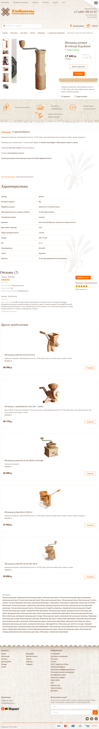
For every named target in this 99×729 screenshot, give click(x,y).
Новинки (29, 661)
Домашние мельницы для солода (29, 616)
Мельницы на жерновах (69, 603)
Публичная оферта (58, 667)
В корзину (78, 74)
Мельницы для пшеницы (29, 618)
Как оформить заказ (58, 675)
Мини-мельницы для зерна (68, 629)
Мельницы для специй (57, 611)
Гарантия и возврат (58, 677)
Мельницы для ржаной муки (82, 613)
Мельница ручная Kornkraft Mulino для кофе (24, 460)
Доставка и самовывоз (20, 2)
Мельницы (6, 605)
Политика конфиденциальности (63, 669)
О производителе (21, 131)
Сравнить (66, 96)
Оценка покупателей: (86, 282)
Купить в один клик (78, 67)
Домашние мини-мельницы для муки (22, 613)
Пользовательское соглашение (62, 672)
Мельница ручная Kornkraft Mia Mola (21, 563)
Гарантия (35, 2)
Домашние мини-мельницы (17, 621)
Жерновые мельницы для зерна (78, 621)
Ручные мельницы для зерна (70, 597)
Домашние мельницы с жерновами (45, 603)
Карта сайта (55, 680)
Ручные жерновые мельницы (20, 603)
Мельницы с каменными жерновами (54, 632)
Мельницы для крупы (51, 616)
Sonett (3, 667)
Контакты (46, 2)
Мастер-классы (32, 656)
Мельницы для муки (70, 600)
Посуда (4, 664)
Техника (4, 659)
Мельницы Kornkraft (87, 603)
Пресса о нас (55, 685)
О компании (55, 654)
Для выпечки (6, 661)
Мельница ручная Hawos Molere (18, 512)
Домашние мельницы (36, 624)
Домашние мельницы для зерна (29, 597)
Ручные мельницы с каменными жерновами (28, 605)
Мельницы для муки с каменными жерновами (57, 618)
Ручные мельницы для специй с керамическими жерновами (25, 611)
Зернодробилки (52, 624)
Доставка (54, 690)
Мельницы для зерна (51, 597)
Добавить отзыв (83, 277)
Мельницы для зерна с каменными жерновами (47, 621)
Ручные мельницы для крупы (22, 608)
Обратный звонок (91, 9)
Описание (6, 131)
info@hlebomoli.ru (8, 703)
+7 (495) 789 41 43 (85, 11)
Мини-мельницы (8, 616)
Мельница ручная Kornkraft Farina (20, 354)
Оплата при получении (22, 107)
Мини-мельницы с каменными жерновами (53, 613)
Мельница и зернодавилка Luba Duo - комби (24, 406)
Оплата (55, 2)
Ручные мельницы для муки (29, 600)
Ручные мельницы (8, 177)
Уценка (28, 659)
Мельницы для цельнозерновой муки (63, 626)
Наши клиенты (56, 688)
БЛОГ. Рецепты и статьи (59, 664)
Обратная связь (7, 700)
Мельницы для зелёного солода (71, 624)
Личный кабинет (78, 26)
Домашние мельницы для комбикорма (34, 626)
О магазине (5, 2)
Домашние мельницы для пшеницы (74, 616)
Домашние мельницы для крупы (14, 624)
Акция (3, 654)
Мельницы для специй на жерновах (48, 608)
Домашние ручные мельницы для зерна (24, 632)
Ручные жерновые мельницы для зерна (42, 629)
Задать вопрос (82, 96)
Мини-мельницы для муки (51, 600)
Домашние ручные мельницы (57, 605)
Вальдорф (30, 654)
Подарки (29, 664)
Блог (63, 2)
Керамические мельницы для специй (77, 608)
